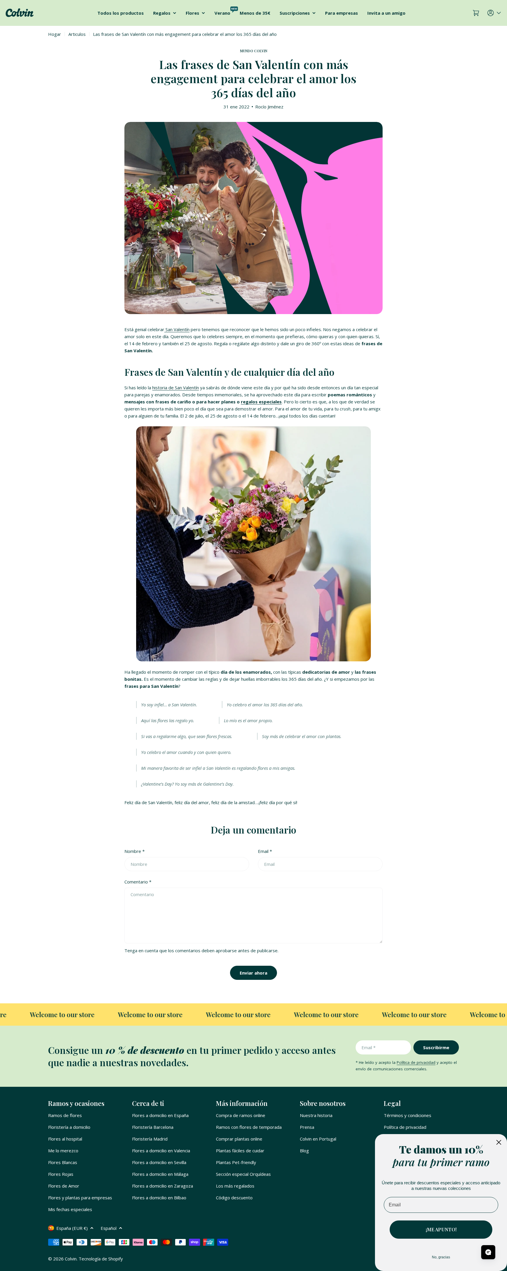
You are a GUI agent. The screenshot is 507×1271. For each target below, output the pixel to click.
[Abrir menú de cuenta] (494, 12)
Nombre (134, 851)
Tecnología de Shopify (101, 1259)
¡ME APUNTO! (441, 1229)
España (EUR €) (72, 1228)
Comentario (137, 882)
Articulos (77, 34)
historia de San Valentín (175, 387)
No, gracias (441, 1257)
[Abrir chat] (488, 1252)
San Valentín (177, 329)
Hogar (54, 34)
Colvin (71, 1259)
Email (265, 851)
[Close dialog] (499, 1142)
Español (108, 1228)
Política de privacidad (416, 1062)
